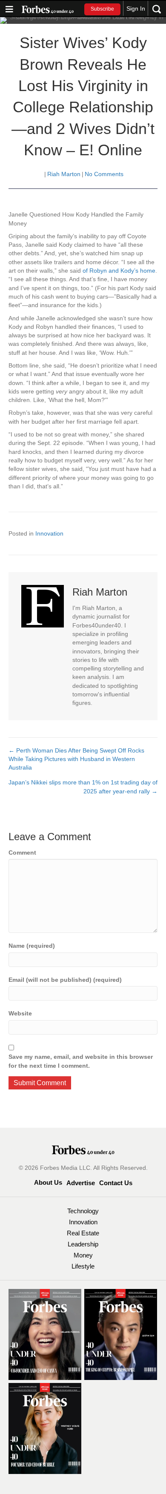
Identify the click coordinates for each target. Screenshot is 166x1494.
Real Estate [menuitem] (83, 1233)
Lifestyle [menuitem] (83, 1266)
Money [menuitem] (83, 1255)
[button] (102, 9)
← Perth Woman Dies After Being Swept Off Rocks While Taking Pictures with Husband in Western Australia (76, 759)
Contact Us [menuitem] (115, 1182)
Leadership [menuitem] (83, 1244)
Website (20, 1013)
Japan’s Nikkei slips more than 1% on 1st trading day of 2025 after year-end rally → (83, 786)
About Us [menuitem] (48, 1182)
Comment (22, 852)
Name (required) (32, 945)
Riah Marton (63, 174)
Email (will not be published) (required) (65, 979)
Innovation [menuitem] (83, 1222)
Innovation (49, 533)
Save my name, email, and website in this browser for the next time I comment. (81, 1061)
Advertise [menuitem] (80, 1182)
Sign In (135, 8)
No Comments (104, 174)
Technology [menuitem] (83, 1211)
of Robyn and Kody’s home (119, 270)
